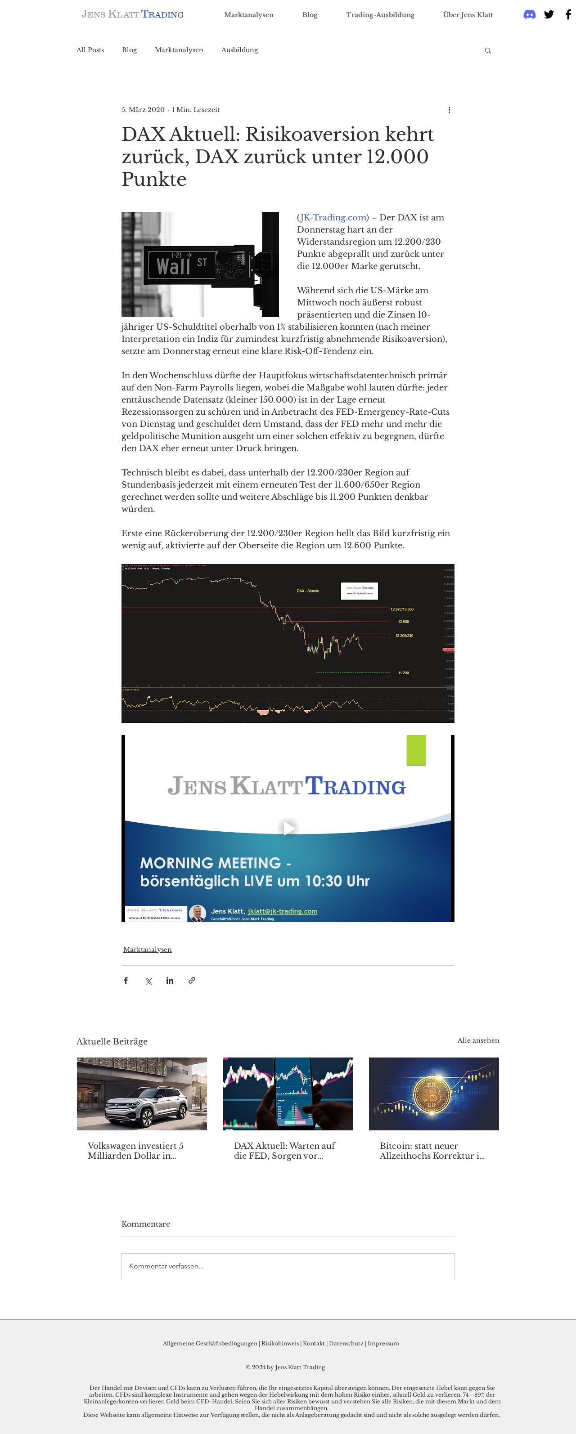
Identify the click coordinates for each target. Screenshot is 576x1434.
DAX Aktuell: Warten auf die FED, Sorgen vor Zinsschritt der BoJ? (284, 1151)
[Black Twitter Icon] (549, 14)
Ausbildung (239, 50)
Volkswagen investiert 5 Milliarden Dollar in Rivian (136, 1151)
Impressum (383, 1343)
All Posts (90, 50)
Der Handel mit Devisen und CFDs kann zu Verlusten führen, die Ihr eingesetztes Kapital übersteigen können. (241, 1388)
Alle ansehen (479, 1040)
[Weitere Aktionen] (449, 109)
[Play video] (288, 828)
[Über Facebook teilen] (126, 980)
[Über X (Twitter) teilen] (148, 980)
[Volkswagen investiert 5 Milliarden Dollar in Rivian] (142, 1094)
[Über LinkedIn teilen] (170, 980)
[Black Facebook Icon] (568, 14)
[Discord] (529, 14)
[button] (488, 50)
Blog (129, 50)
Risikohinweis (280, 1343)
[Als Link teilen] (192, 980)
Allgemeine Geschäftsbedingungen (210, 1343)
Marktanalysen (179, 50)
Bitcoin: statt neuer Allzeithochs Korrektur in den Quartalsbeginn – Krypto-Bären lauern (432, 1151)
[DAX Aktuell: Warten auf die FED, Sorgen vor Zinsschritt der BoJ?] (288, 1094)
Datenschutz (346, 1343)
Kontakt (314, 1343)
